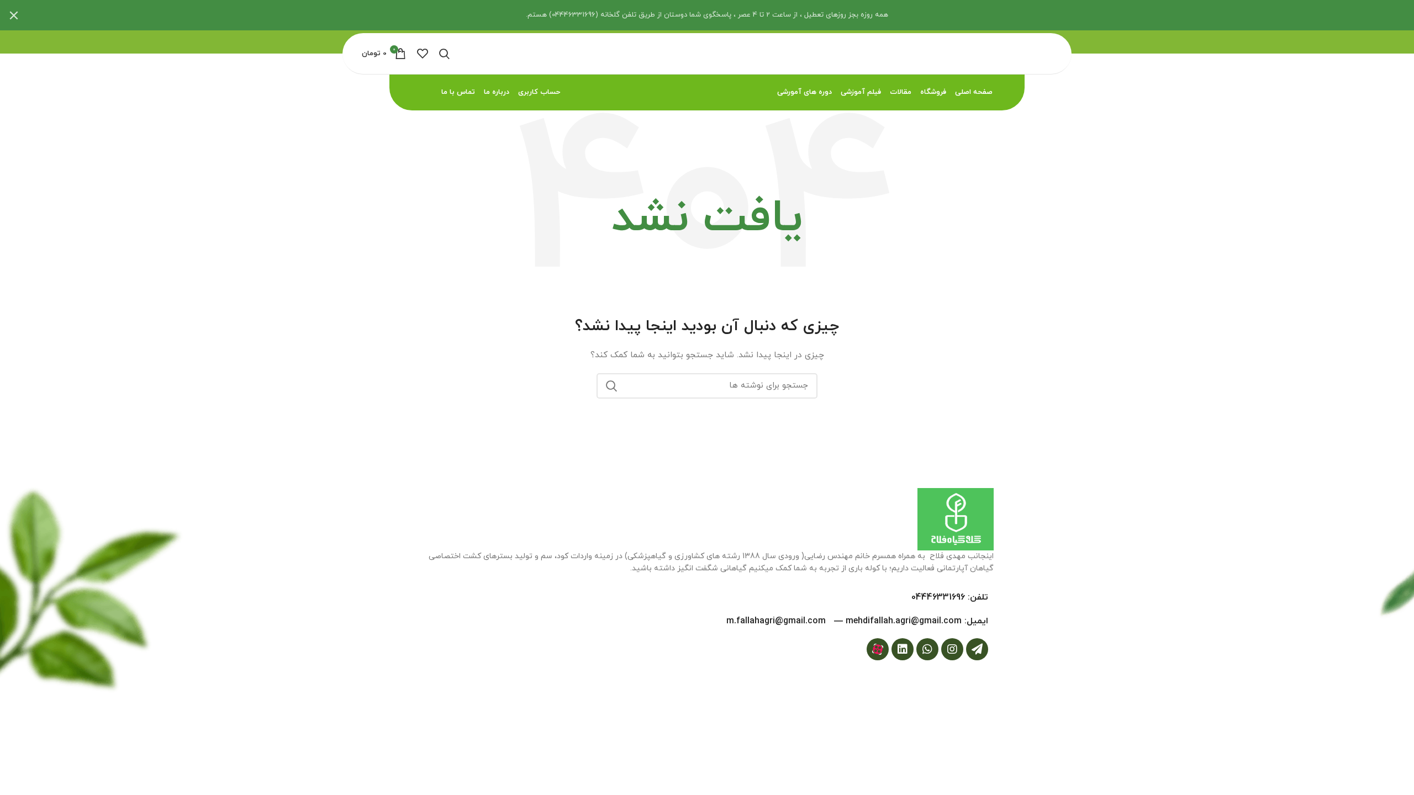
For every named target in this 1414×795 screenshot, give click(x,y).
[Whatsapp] (927, 649)
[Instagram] (952, 649)
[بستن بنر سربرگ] (14, 15)
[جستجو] (611, 386)
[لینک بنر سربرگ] (723, 15)
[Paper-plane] (977, 649)
